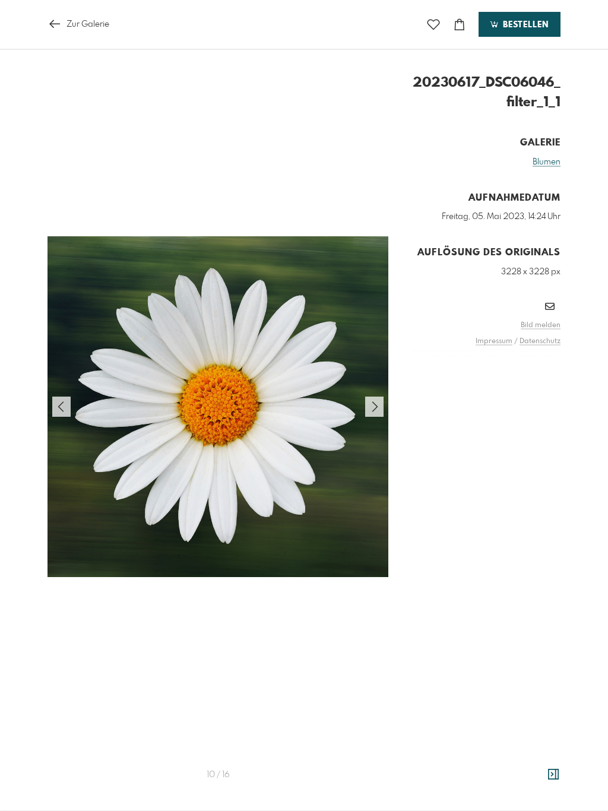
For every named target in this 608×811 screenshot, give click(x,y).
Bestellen (524, 25)
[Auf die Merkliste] (433, 25)
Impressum (494, 341)
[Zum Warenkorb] (459, 25)
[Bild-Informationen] (553, 775)
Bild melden (540, 325)
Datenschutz (540, 341)
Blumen (546, 162)
